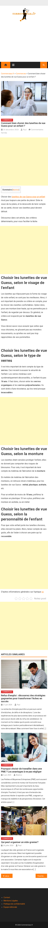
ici (43, 592)
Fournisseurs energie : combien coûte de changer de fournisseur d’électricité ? (42, 876)
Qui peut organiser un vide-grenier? (19, 842)
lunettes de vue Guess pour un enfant (28, 196)
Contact (7, 897)
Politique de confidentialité (14, 904)
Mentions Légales (11, 901)
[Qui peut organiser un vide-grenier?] (24, 820)
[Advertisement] (24, 43)
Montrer (16, 190)
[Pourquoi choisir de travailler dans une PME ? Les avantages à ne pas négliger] (24, 747)
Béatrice (19, 775)
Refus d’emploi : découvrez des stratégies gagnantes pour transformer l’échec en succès (23, 698)
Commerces (7, 120)
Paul (24, 130)
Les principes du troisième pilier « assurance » (9, 876)
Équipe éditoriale (10, 907)
